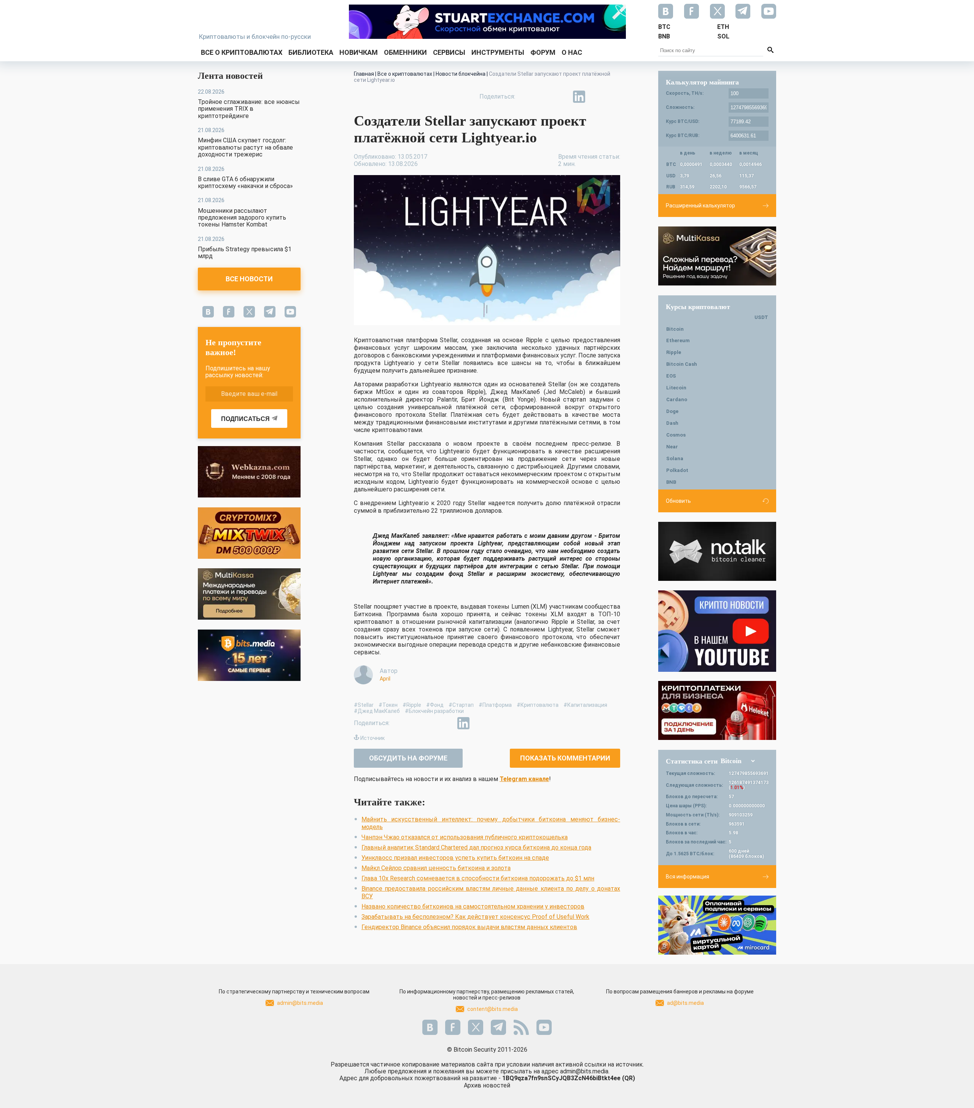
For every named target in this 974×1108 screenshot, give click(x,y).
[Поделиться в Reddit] (614, 97)
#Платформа (495, 705)
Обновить (678, 501)
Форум (542, 52)
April (385, 679)
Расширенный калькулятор (700, 205)
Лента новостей (230, 76)
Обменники (405, 52)
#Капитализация (585, 705)
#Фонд (435, 705)
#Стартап (461, 705)
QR (628, 1078)
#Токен (388, 705)
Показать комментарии (565, 758)
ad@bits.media (685, 1003)
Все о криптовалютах (241, 52)
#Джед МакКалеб (377, 711)
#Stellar (364, 705)
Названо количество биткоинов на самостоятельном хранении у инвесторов (472, 906)
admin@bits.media (300, 1003)
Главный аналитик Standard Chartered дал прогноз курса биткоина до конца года (476, 847)
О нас (572, 52)
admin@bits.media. (585, 1071)
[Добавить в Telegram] (561, 97)
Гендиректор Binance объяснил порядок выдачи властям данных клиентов (469, 927)
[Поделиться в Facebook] (526, 97)
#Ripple (412, 705)
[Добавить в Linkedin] (579, 97)
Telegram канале (524, 779)
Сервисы (449, 52)
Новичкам (358, 52)
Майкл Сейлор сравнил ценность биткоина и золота (436, 868)
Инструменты (497, 52)
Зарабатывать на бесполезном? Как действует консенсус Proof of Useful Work (475, 916)
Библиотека (310, 52)
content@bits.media (492, 1009)
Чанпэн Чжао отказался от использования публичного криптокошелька (464, 837)
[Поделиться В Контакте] (596, 97)
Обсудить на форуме (408, 758)
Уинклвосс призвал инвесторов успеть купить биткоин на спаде (455, 857)
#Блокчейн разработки (434, 711)
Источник (372, 738)
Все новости (249, 279)
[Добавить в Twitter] (544, 97)
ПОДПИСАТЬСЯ (245, 419)
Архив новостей (487, 1085)
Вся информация (687, 877)
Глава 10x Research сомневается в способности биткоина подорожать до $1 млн (477, 878)
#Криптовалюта (538, 705)
